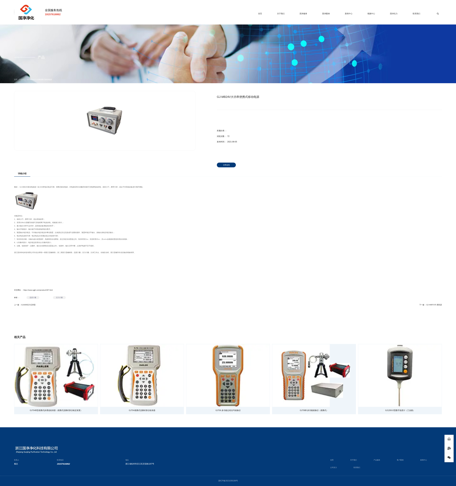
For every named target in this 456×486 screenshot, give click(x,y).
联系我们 (416, 14)
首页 (260, 14)
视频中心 (371, 14)
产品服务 (377, 460)
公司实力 (333, 467)
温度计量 (77, 252)
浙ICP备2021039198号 (228, 481)
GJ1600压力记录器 (28, 305)
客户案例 (400, 460)
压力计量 (85, 252)
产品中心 (22, 79)
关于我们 (281, 14)
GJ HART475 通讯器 (434, 305)
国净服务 (303, 14)
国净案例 (326, 14)
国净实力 (394, 14)
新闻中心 (348, 14)
